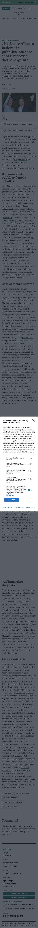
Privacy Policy (31, 507)
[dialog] (19, 464)
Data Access (19, 507)
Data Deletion (7, 507)
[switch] (30, 464)
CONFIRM (12, 499)
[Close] (34, 421)
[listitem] (19, 458)
